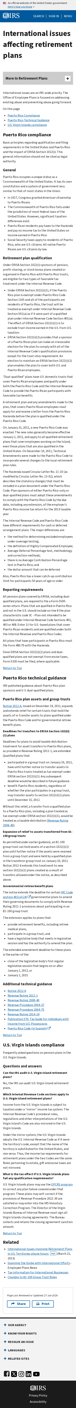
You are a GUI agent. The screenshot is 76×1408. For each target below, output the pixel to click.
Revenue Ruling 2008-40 (23, 1000)
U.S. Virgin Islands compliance (27, 125)
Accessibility (38, 1402)
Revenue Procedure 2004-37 (26, 1005)
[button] (54, 16)
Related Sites (18, 1359)
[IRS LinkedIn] (29, 1373)
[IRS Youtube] (36, 1373)
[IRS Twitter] (14, 1373)
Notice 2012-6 (12, 706)
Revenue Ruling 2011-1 (23, 995)
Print (45, 1304)
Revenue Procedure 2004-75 (26, 1010)
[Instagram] (21, 1373)
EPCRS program (62, 1184)
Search (38, 16)
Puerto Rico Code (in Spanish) (27, 1028)
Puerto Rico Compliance (24, 115)
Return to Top (12, 668)
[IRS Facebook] (7, 1373)
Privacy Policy (38, 1395)
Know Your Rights (22, 1333)
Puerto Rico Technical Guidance (28, 120)
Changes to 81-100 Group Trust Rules (32, 1277)
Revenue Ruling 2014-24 (23, 1014)
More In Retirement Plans (27, 78)
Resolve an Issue (21, 1342)
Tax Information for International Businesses (38, 1272)
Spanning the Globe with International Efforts (39, 1263)
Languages (16, 1350)
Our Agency (17, 1325)
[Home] (11, 15)
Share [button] (21, 1304)
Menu (68, 16)
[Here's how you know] (38, 5)
